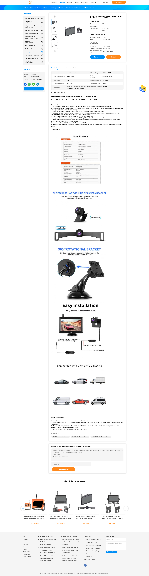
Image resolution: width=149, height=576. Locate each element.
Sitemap (25, 549)
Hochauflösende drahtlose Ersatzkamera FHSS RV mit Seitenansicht (70, 550)
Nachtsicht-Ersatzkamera (34, 42)
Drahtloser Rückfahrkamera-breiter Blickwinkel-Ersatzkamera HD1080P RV (60, 518)
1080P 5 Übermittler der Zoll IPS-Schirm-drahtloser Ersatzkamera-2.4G (48, 542)
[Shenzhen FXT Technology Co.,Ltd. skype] (37, 84)
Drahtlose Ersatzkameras (34, 18)
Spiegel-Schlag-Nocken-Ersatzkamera (34, 26)
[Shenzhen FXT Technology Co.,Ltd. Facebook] (85, 565)
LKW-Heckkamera (34, 45)
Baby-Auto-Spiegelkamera (34, 62)
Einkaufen (93, 2)
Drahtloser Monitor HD (34, 58)
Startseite (26, 539)
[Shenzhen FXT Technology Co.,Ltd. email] (25, 84)
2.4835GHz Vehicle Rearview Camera (101, 436)
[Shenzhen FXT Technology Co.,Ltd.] (30, 3)
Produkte (25, 542)
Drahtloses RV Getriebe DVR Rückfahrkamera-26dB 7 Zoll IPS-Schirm (112, 518)
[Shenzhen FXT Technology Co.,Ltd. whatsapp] (29, 84)
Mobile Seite (26, 551)
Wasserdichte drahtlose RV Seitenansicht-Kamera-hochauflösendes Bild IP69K (48, 550)
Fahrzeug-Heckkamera (34, 52)
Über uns (25, 544)
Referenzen (119, 2)
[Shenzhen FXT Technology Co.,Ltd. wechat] (33, 84)
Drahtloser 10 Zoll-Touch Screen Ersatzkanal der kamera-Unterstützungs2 (69, 558)
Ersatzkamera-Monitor (34, 33)
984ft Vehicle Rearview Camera (80, 436)
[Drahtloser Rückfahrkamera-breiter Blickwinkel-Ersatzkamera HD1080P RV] (61, 502)
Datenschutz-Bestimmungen (27, 555)
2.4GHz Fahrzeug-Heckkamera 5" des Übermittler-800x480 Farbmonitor (86, 518)
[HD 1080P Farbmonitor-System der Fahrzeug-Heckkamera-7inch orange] (35, 502)
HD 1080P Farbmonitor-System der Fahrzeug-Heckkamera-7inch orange (34, 518)
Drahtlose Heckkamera (34, 30)
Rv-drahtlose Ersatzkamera (34, 22)
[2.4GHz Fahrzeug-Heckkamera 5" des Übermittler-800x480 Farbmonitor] (87, 502)
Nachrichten (26, 547)
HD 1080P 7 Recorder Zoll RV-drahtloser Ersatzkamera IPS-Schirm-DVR (71, 542)
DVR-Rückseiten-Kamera (34, 55)
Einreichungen (63, 469)
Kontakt (34, 89)
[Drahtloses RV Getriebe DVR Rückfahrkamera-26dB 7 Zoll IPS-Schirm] (113, 502)
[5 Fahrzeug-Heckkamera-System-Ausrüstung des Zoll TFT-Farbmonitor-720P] (73, 30)
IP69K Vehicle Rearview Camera (60, 436)
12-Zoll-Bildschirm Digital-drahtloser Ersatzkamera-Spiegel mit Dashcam (47, 558)
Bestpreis (97, 57)
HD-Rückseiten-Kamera (34, 49)
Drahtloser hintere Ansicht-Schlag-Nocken (34, 37)
